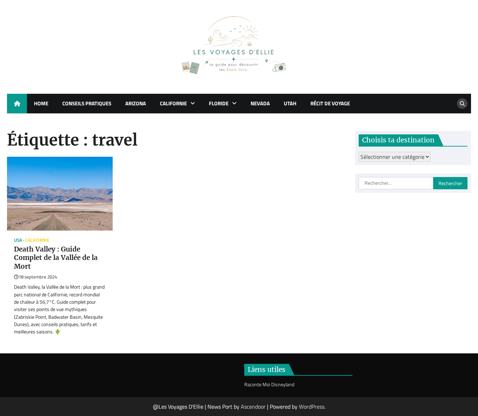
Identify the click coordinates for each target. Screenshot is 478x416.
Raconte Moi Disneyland (269, 384)
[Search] (462, 103)
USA (18, 240)
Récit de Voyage (330, 103)
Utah (290, 103)
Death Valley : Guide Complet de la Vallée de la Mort (56, 258)
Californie (173, 103)
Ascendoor (253, 406)
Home (41, 103)
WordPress (311, 406)
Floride (219, 103)
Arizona (135, 103)
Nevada (260, 103)
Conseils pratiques (86, 103)
